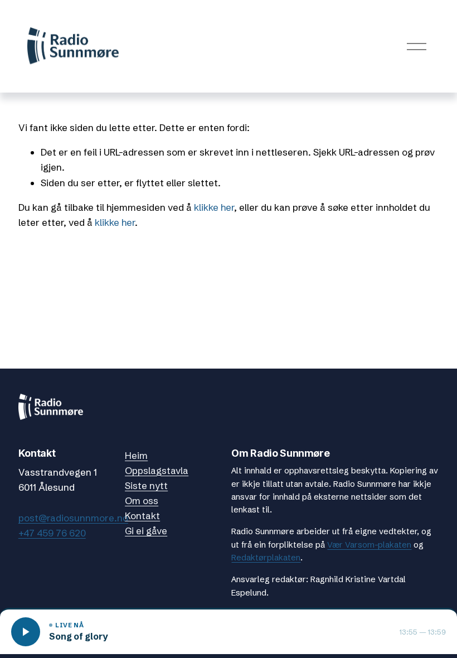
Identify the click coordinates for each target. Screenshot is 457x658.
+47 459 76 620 (52, 533)
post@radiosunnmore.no (73, 518)
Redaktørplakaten (265, 558)
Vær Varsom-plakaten (369, 545)
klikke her (214, 207)
